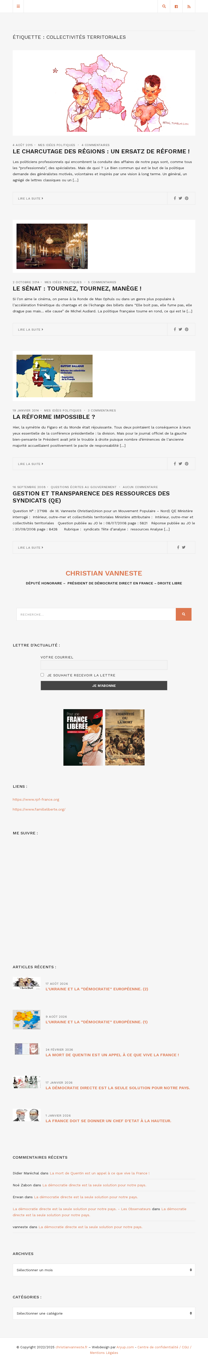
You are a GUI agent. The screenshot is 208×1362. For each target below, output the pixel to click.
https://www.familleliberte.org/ (39, 809)
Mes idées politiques (56, 145)
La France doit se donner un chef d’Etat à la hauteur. (108, 1120)
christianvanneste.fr (72, 1347)
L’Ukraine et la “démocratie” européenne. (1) (97, 1021)
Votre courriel (57, 657)
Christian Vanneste (104, 573)
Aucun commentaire (140, 487)
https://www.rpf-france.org (36, 799)
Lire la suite (30, 198)
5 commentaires (102, 282)
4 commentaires (96, 145)
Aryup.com (125, 1347)
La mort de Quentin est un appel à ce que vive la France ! (112, 1054)
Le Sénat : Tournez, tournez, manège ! (77, 288)
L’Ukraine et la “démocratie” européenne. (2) (97, 989)
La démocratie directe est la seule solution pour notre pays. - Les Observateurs (82, 1209)
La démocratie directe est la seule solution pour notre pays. (118, 1087)
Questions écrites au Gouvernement (83, 487)
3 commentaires (102, 410)
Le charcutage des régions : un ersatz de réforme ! (101, 151)
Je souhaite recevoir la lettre (80, 675)
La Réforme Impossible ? (54, 416)
